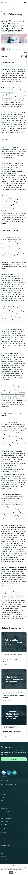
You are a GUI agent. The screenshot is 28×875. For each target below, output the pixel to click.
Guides (3, 842)
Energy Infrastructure (6, 828)
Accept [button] (11, 872)
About (2, 853)
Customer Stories (5, 845)
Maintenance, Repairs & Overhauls (9, 815)
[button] (25, 2)
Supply (3, 797)
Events (3, 839)
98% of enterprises (17, 181)
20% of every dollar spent (9, 151)
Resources (8, 11)
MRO (2, 801)
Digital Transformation (8, 13)
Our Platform (4, 780)
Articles (3, 836)
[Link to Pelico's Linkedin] (9, 763)
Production (4, 794)
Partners (3, 856)
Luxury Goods (4, 821)
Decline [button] (16, 872)
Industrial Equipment (6, 818)
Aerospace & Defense (6, 812)
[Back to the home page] (5, 2)
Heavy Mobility (5, 825)
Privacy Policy (16, 867)
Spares (3, 804)
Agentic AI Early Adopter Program (9, 784)
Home (2, 11)
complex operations (7, 92)
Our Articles (14, 11)
